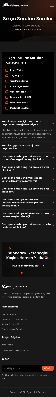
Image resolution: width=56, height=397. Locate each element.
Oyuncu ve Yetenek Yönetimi (14, 319)
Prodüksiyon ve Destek (12, 329)
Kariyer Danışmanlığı (10, 324)
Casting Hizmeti (9, 314)
